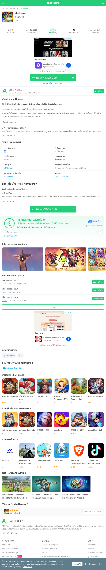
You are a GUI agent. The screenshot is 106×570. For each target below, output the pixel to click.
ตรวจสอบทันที (8, 176)
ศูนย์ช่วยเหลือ (93, 556)
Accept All (77, 564)
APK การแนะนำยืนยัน (10, 548)
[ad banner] (53, 53)
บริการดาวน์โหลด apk (10, 552)
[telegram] (3, 533)
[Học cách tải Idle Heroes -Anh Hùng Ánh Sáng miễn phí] (46, 484)
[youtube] (15, 533)
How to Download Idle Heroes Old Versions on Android (75, 496)
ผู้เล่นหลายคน (9, 355)
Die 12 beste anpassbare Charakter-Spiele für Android (14, 496)
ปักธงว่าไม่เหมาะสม (61, 176)
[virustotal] (44, 219)
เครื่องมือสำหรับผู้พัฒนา (50, 545)
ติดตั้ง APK (6, 545)
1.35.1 (9, 151)
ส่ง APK (45, 552)
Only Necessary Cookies (93, 564)
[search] (103, 3)
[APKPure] (53, 2)
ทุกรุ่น (53, 307)
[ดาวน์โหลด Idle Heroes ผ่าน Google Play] (60, 159)
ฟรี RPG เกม (8, 168)
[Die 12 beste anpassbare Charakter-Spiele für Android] (16, 484)
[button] (52, 31)
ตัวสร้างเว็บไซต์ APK (49, 548)
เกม (11, 8)
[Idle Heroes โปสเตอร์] (65, 259)
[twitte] (11, 533)
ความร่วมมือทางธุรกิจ (96, 552)
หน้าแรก (5, 8)
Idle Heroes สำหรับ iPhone (14, 368)
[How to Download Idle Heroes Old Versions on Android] (76, 484)
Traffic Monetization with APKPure (55, 556)
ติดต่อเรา (91, 548)
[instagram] (7, 533)
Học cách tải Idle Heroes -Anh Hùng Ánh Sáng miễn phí (45, 496)
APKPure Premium (9, 556)
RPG (16, 8)
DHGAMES (19, 17)
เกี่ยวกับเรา (92, 545)
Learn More (27, 566)
